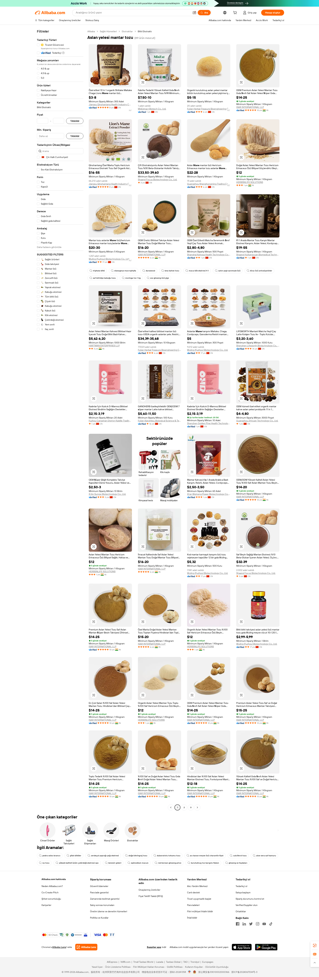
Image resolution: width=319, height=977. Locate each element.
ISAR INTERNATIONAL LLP (250, 107)
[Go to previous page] (171, 807)
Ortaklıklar (241, 911)
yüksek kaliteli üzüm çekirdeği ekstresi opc (79, 863)
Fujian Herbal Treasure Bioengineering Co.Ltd (208, 108)
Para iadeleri (193, 905)
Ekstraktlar (127, 31)
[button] (194, 13)
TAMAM (74, 121)
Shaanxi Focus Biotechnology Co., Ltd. (157, 179)
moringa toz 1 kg (133, 278)
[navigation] (60, 420)
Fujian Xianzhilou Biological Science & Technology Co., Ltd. (159, 420)
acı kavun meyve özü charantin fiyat (206, 855)
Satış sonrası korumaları (102, 905)
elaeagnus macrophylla (125, 271)
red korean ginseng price (169, 863)
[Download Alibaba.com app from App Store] (242, 947)
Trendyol (194, 962)
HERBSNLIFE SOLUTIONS (249, 182)
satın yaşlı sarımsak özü (229, 271)
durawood (150, 271)
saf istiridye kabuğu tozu (104, 278)
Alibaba (91, 31)
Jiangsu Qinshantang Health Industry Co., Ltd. (110, 104)
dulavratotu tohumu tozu (168, 855)
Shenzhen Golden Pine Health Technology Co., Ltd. (208, 423)
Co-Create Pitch (50, 892)
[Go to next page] (197, 807)
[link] (314, 945)
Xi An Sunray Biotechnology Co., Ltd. (107, 494)
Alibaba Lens (59, 947)
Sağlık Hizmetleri (108, 31)
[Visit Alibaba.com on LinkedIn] (244, 924)
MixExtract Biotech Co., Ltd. (152, 108)
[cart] (235, 13)
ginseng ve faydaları (238, 863)
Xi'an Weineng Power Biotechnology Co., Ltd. (208, 494)
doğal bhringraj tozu (137, 855)
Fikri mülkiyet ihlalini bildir (200, 911)
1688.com (125, 962)
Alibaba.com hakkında (54, 879)
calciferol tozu (240, 855)
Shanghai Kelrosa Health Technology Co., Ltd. (208, 254)
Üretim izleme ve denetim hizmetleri (108, 911)
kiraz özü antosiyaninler (261, 271)
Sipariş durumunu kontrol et (250, 898)
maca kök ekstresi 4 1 (199, 271)
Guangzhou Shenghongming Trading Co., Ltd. (208, 184)
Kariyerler (46, 905)
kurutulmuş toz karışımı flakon (205, 863)
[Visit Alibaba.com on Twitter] (251, 924)
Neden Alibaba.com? (52, 886)
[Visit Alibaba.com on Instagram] (258, 924)
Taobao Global (173, 962)
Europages (207, 962)
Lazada (159, 962)
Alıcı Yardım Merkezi (197, 886)
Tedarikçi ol (241, 886)
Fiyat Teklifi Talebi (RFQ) (151, 896)
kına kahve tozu (172, 271)
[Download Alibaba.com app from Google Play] (266, 947)
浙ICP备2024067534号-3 (244, 972)
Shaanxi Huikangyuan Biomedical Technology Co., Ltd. (257, 254)
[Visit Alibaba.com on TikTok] (271, 924)
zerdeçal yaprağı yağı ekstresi (105, 855)
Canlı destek (193, 892)
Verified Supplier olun (247, 905)
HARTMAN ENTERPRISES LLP (104, 345)
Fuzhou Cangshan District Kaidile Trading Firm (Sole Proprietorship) (110, 420)
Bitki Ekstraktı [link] (145, 31)
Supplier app (154, 947)
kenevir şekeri (114, 863)
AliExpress (112, 962)
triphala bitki (99, 271)
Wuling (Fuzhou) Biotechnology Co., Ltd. (109, 259)
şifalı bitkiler (75, 855)
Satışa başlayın (243, 892)
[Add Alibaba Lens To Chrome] (86, 947)
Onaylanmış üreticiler (149, 889)
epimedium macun (139, 863)
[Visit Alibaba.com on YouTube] (264, 924)
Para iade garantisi (99, 892)
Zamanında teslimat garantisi (104, 898)
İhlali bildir (192, 917)
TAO (185, 962)
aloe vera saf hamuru (266, 855)
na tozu (45, 863)
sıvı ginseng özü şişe (159, 278)
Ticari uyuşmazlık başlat (199, 898)
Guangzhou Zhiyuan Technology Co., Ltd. (257, 420)
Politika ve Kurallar (99, 917)
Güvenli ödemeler (99, 886)
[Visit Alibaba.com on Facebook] (238, 924)
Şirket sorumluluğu (51, 898)
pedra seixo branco (51, 855)
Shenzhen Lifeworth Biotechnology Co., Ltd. (257, 345)
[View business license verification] (189, 972)
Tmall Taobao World (143, 962)
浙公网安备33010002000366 (213, 972)
